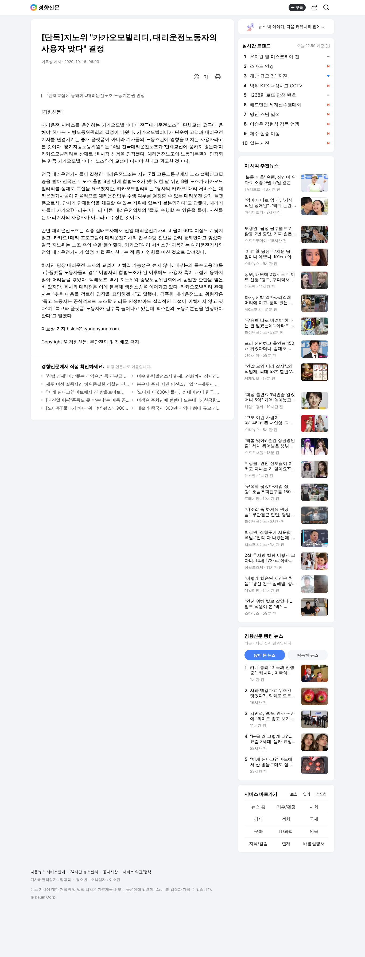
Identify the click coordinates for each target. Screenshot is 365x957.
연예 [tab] (306, 793)
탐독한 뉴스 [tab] (307, 655)
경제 (258, 819)
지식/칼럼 (258, 843)
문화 (258, 831)
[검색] (328, 7)
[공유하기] (314, 7)
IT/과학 (286, 831)
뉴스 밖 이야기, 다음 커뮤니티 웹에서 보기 (296, 26)
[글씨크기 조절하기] (207, 76)
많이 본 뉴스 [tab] (264, 655)
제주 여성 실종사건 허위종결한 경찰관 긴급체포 (88, 384)
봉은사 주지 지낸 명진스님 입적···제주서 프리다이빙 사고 (178, 384)
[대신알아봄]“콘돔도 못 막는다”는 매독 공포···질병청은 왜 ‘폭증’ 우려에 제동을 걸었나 (88, 400)
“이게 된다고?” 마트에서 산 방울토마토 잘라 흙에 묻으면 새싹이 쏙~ (88, 392)
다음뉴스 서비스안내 (47, 871)
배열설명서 (314, 843)
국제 (314, 819)
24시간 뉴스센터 (84, 871)
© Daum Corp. (43, 897)
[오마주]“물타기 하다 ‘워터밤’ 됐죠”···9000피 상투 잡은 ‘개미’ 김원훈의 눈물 (88, 408)
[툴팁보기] (328, 46)
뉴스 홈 (258, 806)
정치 (286, 819)
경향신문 (49, 7)
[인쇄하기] (217, 76)
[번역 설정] (196, 76)
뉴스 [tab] (293, 793)
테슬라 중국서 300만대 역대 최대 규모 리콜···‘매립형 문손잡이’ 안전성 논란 (178, 408)
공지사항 (110, 871)
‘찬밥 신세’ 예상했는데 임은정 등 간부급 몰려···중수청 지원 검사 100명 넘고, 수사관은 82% (88, 376)
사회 (314, 806)
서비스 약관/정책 (137, 871)
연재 (286, 843)
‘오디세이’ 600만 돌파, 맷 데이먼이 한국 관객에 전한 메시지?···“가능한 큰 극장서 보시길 (178, 392)
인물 (314, 831)
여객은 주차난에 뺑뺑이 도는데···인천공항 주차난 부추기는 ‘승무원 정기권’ (178, 400)
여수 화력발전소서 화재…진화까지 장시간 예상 (178, 376)
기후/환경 (286, 806)
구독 (299, 7)
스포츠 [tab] (321, 793)
